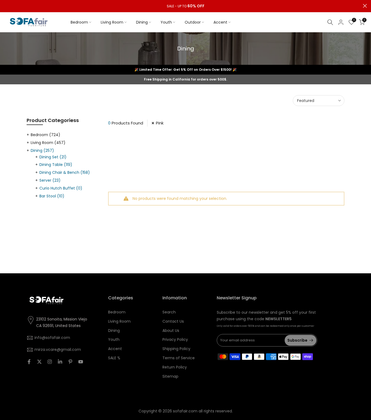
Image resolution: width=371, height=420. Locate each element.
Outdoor (193, 22)
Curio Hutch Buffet (60, 188)
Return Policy (174, 367)
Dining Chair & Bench (64, 172)
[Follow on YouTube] (80, 361)
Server (50, 180)
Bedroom (79, 22)
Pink (160, 123)
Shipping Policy (176, 348)
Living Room (112, 22)
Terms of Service (178, 358)
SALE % (114, 358)
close (6, 6)
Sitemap (170, 376)
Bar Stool (51, 196)
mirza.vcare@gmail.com (57, 349)
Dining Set (53, 157)
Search (169, 312)
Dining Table (55, 164)
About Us (170, 330)
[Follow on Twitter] (39, 361)
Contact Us (173, 321)
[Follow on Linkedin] (60, 361)
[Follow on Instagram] (49, 361)
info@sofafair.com (52, 337)
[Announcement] (185, 6)
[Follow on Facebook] (29, 361)
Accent (220, 22)
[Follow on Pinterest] (70, 361)
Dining (142, 22)
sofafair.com (185, 411)
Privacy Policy (175, 339)
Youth (166, 22)
